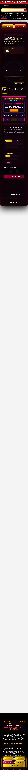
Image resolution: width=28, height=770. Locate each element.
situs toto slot (11, 747)
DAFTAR (20, 27)
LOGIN (7, 27)
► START (14, 110)
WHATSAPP (21, 761)
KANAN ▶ (21, 119)
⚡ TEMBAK (14, 119)
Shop (2, 7)
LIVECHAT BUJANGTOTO (14, 176)
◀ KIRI (7, 119)
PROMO (9, 758)
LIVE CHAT (15, 765)
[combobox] (12, 10)
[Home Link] (9, 6)
